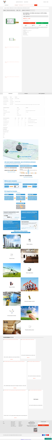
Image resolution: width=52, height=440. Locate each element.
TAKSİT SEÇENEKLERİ (42, 93)
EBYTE (19, 10)
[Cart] (48, 5)
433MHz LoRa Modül (12, 10)
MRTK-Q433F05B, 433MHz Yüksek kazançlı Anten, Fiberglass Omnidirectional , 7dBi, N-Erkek (15, 385)
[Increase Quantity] (27, 21)
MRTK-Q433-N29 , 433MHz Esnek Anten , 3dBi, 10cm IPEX (28, 355)
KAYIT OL (43, 425)
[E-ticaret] (26, 439)
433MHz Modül (8, 10)
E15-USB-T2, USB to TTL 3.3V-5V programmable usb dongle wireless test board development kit (15, 415)
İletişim (4, 423)
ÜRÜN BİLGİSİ (10, 93)
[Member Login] (43, 5)
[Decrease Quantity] (24, 21)
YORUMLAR (26, 93)
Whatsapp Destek (48, 438)
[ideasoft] (22, 439)
